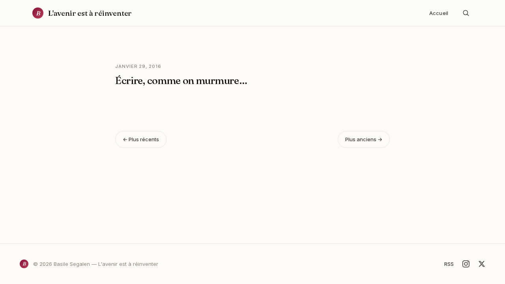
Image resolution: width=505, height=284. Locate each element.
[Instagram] (465, 263)
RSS (449, 264)
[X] (481, 263)
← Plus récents (141, 139)
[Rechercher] (466, 13)
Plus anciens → (363, 139)
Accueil (438, 13)
